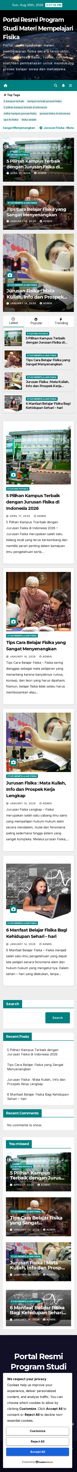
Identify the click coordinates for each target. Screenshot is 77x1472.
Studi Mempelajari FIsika (22, 203)
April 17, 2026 (20, 173)
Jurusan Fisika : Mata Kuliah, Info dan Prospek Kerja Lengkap (47, 386)
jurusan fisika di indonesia (55, 113)
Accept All (37, 1451)
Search (12, 1004)
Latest (13, 323)
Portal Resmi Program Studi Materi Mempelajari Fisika (38, 28)
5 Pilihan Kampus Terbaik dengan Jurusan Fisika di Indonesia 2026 (33, 167)
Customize (37, 1431)
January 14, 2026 (23, 221)
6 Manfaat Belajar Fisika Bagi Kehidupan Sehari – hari (34, 297)
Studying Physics (18, 155)
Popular (36, 323)
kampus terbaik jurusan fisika (44, 101)
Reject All (37, 1441)
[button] (55, 85)
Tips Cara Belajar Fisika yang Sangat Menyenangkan (36, 212)
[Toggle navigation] (70, 85)
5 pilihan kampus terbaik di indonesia (25, 107)
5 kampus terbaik (14, 101)
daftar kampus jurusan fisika (20, 113)
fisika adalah (29, 119)
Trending (61, 323)
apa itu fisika (11, 119)
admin (42, 173)
